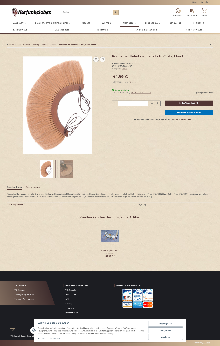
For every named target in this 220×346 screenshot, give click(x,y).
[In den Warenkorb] (9, 53)
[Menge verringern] (115, 103)
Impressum (69, 308)
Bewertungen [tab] (33, 187)
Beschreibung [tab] (14, 187)
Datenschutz (70, 295)
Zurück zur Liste (15, 45)
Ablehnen (165, 337)
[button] (178, 12)
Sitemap (69, 304)
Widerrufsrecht (71, 313)
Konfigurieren (165, 330)
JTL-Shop (206, 343)
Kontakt (204, 2)
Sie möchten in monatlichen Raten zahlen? (162, 119)
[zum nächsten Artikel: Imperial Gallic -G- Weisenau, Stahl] (210, 44)
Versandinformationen (24, 299)
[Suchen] (116, 12)
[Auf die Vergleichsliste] (96, 59)
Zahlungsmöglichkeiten (24, 295)
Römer (124, 69)
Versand (132, 82)
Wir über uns (20, 290)
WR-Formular (71, 290)
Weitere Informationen (181, 119)
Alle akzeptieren (166, 324)
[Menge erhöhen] (157, 103)
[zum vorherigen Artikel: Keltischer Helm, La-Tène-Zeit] (205, 44)
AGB (67, 299)
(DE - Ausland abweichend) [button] (141, 93)
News (194, 2)
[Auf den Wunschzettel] (102, 59)
